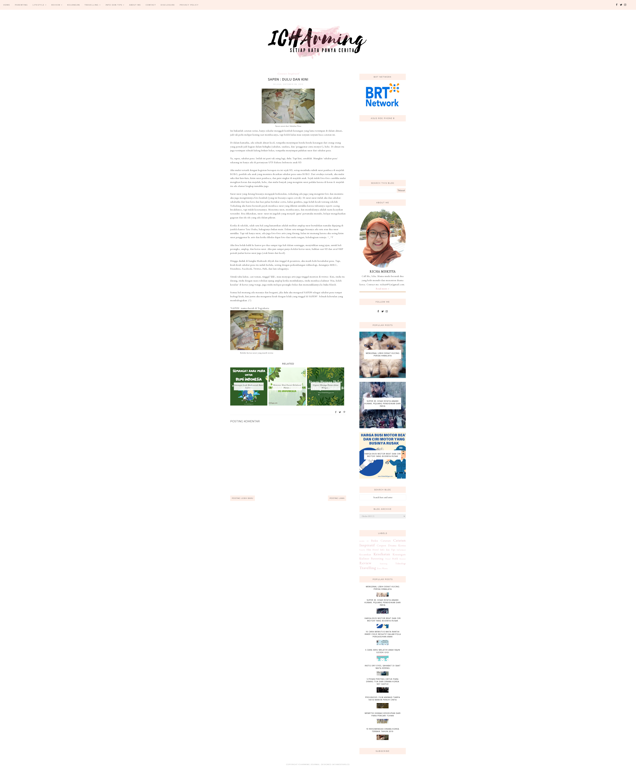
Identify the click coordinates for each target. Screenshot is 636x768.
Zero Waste (382, 568)
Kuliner (364, 558)
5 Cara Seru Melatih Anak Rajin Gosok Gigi (382, 651)
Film (369, 549)
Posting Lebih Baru (242, 498)
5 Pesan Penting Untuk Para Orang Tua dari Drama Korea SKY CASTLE (382, 681)
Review (55, 5)
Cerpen (381, 545)
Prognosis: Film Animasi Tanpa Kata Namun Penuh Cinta (382, 698)
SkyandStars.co (340, 764)
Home (6, 5)
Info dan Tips (114, 5)
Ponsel (388, 559)
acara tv (364, 540)
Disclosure (168, 5)
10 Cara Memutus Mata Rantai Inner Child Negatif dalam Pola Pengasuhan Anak (383, 634)
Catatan (386, 540)
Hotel (375, 549)
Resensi (403, 559)
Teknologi (400, 563)
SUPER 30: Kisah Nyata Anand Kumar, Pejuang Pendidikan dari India (383, 403)
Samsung (383, 563)
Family (362, 550)
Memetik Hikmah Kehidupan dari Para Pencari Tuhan (383, 714)
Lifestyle (38, 5)
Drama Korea (397, 545)
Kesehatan (381, 553)
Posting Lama (337, 498)
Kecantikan (365, 554)
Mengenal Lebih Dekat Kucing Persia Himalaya (382, 354)
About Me (135, 5)
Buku (374, 540)
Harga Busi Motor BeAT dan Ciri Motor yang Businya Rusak (383, 454)
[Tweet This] (340, 412)
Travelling (92, 5)
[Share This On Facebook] (336, 412)
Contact (151, 5)
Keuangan (73, 5)
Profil (395, 558)
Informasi (401, 549)
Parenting (21, 5)
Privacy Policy (189, 5)
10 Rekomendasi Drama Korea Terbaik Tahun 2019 (382, 730)
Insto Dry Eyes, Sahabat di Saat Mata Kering (382, 666)
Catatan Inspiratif (288, 73)
